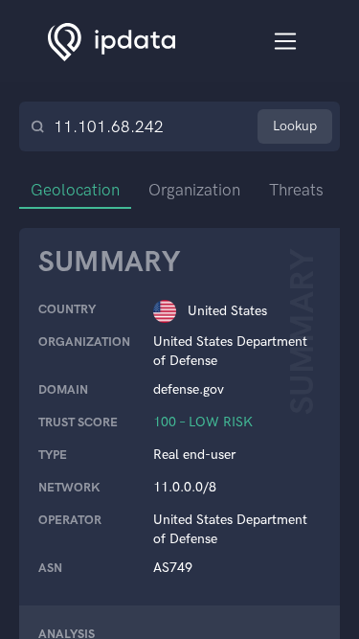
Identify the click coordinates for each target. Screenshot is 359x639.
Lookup (295, 126)
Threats (296, 189)
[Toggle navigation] (285, 41)
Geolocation (75, 189)
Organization (194, 189)
